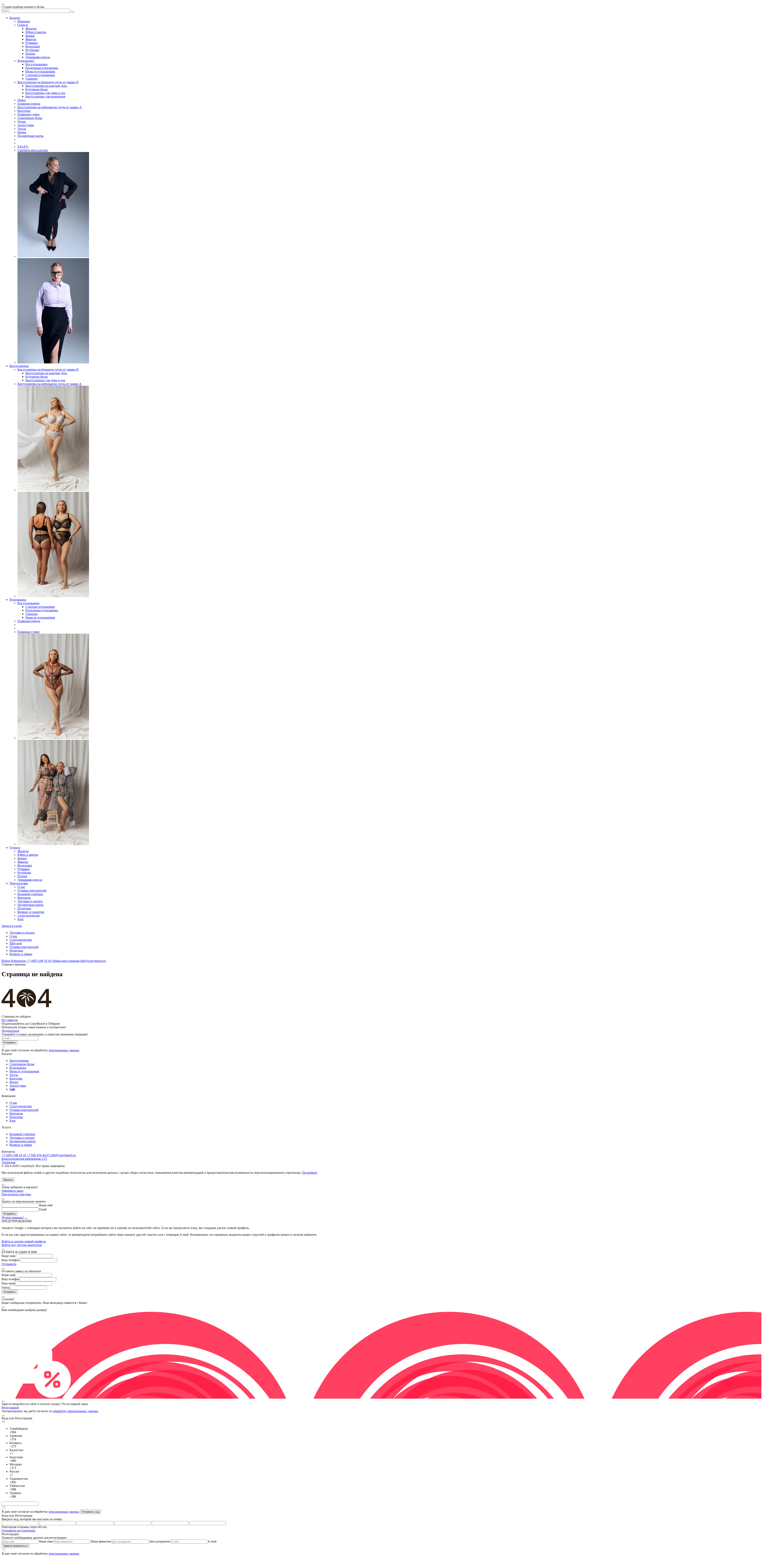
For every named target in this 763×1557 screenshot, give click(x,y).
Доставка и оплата (30, 901)
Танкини (31, 78)
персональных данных (64, 1050)
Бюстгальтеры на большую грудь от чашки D (47, 82)
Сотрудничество (28, 915)
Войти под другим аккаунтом (22, 1245)
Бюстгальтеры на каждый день (46, 85)
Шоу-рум (16, 943)
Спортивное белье (29, 118)
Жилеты (31, 28)
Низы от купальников (40, 71)
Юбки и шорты (35, 32)
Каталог (15, 17)
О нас (21, 887)
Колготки (23, 110)
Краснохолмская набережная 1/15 (24, 1158)
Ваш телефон (10, 1260)
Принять (8, 1179)
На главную (10, 1020)
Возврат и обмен (21, 954)
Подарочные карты (30, 135)
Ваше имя (45, 1205)
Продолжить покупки (16, 1194)
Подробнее (309, 1172)
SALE (22, 146)
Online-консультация (65, 960)
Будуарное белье (36, 89)
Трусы (21, 128)
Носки (21, 132)
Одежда (22, 25)
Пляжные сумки (28, 114)
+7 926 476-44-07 (38, 1155)
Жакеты (30, 39)
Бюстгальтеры (19, 366)
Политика (24, 908)
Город (6, 1287)
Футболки (32, 50)
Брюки (30, 35)
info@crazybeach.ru (93, 960)
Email (42, 1209)
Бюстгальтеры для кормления (45, 96)
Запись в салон (12, 926)
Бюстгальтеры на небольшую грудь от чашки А (49, 107)
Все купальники (36, 64)
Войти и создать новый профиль (24, 1241)
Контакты (24, 897)
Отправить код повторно (18, 1530)
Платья (30, 53)
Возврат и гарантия (30, 912)
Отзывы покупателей (31, 890)
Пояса (21, 100)
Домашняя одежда (37, 57)
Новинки (23, 21)
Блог (20, 919)
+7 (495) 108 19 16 (39, 960)
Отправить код (90, 1511)
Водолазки (32, 46)
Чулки (21, 121)
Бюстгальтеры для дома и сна (45, 93)
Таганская (8, 1162)
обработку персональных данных (75, 1411)
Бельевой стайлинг (30, 894)
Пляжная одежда (28, 103)
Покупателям (19, 883)
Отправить (9, 1264)
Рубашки (31, 43)
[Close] (3, 1184)
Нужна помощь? (13, 1217)
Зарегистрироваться (15, 1545)
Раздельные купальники (41, 68)
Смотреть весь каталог (32, 150)
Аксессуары (25, 125)
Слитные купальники (40, 75)
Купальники (25, 60)
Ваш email (8, 1283)
